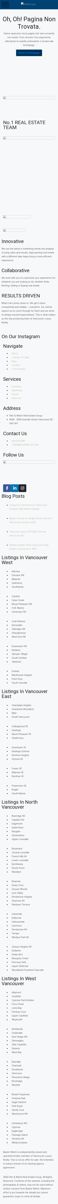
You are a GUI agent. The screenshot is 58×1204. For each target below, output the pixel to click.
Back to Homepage (29, 52)
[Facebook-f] (7, 488)
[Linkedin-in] (15, 488)
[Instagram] (22, 488)
